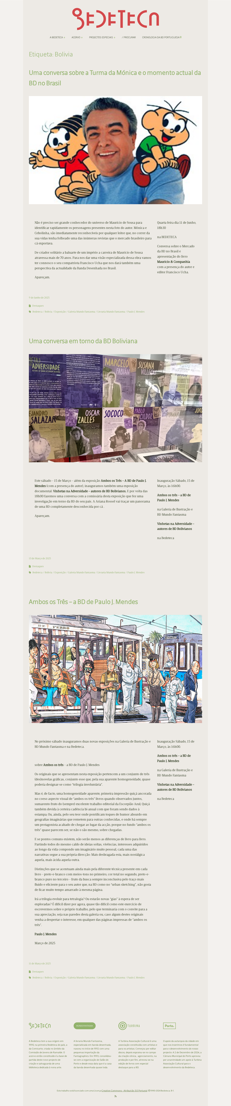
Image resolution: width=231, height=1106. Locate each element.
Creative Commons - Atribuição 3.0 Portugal (124, 1090)
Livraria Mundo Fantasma (111, 311)
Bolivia (48, 311)
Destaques (38, 305)
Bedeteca (37, 311)
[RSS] (115, 1096)
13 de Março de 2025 (40, 558)
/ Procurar (129, 37)
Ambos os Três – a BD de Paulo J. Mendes (83, 602)
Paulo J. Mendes (136, 311)
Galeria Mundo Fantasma (81, 311)
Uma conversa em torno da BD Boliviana (83, 341)
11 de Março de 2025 (40, 963)
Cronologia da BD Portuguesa (161, 37)
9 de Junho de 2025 (39, 297)
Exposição (60, 311)
